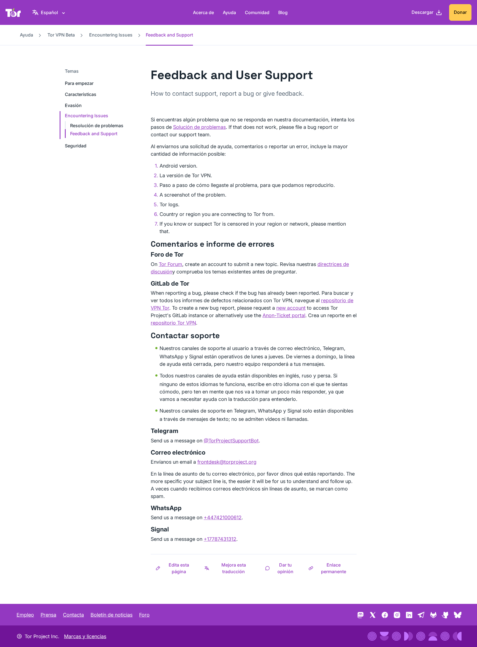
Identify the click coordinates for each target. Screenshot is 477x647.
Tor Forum (170, 264)
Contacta (73, 615)
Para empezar (79, 83)
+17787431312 (220, 539)
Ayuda (229, 12)
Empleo (25, 615)
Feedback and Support (93, 133)
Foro (144, 615)
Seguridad (75, 145)
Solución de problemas (199, 127)
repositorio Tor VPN (173, 323)
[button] (175, 568)
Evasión (73, 105)
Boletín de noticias (111, 615)
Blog (283, 12)
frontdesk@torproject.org (226, 462)
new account (291, 308)
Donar (460, 12)
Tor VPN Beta (61, 35)
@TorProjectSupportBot (231, 440)
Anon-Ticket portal (284, 315)
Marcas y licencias (85, 636)
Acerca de (203, 12)
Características (80, 94)
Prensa (48, 615)
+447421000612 (223, 517)
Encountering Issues (110, 35)
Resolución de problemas (96, 125)
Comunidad (257, 12)
